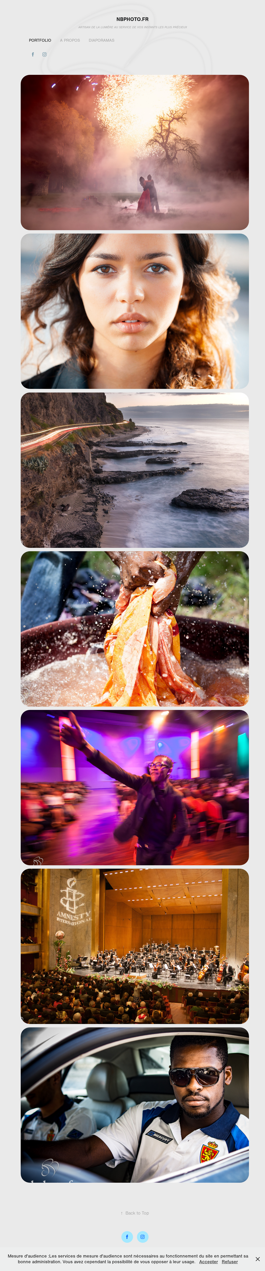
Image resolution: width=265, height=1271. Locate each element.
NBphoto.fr (132, 19)
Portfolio (40, 40)
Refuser (230, 1262)
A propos (70, 40)
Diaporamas (101, 40)
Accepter (208, 1262)
